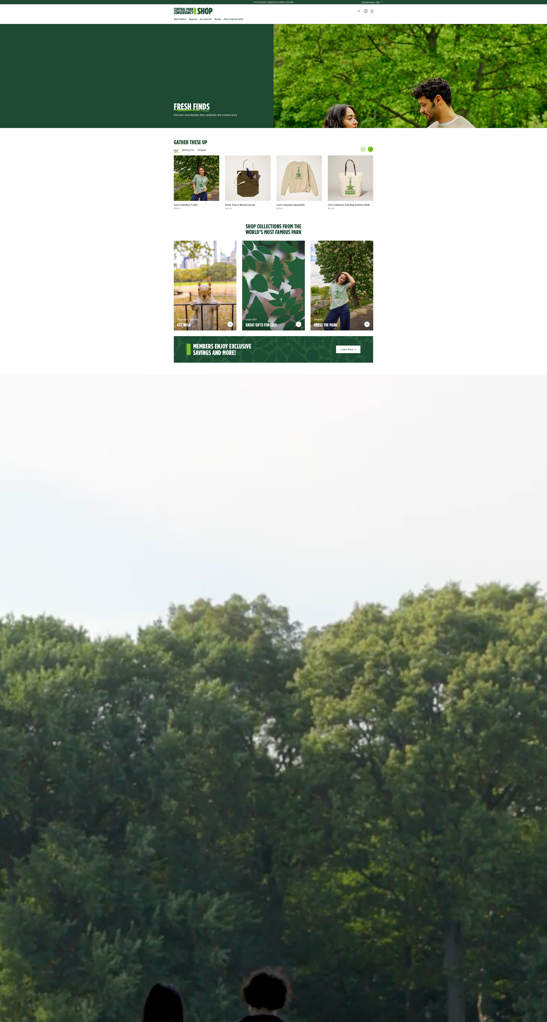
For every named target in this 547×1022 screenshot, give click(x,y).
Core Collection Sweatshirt (290, 204)
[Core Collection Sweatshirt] (299, 178)
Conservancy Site (371, 2)
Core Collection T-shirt (185, 204)
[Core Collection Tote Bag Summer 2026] (350, 178)
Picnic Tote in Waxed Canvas (240, 204)
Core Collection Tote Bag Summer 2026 (349, 204)
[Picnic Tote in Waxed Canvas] (248, 178)
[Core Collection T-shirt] (196, 178)
